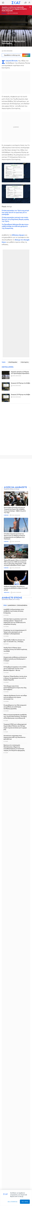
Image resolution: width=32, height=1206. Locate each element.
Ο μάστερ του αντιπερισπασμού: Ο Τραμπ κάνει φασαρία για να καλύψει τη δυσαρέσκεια (15, 632)
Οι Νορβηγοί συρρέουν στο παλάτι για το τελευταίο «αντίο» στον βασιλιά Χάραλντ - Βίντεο (15, 668)
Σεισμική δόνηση (12, 60)
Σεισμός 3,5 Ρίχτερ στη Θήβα (20, 383)
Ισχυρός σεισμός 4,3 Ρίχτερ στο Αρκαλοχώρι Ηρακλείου (20, 372)
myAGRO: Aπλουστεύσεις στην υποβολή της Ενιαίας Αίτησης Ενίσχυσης (14, 611)
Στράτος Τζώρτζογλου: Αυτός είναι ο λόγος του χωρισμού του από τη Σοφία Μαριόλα (15, 678)
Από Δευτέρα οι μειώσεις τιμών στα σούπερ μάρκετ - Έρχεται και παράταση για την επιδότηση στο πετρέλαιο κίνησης (15, 621)
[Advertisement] (16, 472)
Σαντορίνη (25, 362)
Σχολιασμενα (22, 605)
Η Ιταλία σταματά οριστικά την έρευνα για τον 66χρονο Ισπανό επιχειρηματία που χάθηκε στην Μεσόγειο (14, 536)
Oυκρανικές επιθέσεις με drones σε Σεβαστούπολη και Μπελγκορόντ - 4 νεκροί (15, 659)
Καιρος (25, 2)
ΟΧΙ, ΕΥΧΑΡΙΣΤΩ (12, 1201)
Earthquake (13, 362)
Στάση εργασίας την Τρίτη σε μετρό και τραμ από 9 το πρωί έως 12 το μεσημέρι (15, 212)
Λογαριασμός (29, 2)
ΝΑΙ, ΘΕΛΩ (25, 1201)
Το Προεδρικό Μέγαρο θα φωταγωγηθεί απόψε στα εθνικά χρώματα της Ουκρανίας (15, 226)
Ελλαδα (4, 13)
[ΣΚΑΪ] (16, 2)
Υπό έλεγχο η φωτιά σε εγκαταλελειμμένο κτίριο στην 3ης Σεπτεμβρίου (15, 687)
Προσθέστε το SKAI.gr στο (16, 55)
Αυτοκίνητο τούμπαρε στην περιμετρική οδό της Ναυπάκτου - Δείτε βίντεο (15, 737)
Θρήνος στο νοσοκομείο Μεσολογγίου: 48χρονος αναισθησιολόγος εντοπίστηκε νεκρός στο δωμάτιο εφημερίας (14, 748)
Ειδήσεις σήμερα (18, 235)
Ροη (5, 605)
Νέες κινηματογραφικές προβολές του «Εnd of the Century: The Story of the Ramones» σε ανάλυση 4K (15, 716)
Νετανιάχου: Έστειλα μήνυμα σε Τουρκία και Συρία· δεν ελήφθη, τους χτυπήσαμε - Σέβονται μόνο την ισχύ (15, 510)
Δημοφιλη (12, 605)
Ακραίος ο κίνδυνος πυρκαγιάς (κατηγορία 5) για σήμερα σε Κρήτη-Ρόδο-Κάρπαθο (14, 9)
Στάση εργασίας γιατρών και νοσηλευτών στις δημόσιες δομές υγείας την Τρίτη (15, 219)
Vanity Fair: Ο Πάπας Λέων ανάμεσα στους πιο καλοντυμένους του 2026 (15, 649)
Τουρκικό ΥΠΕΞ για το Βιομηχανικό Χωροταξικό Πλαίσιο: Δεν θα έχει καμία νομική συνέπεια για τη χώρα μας (15, 727)
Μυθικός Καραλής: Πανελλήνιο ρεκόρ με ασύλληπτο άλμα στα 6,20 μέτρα (16, 588)
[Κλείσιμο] (30, 7)
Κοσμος (6, 515)
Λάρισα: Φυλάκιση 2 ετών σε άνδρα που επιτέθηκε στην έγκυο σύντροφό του (15, 697)
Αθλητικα (6, 592)
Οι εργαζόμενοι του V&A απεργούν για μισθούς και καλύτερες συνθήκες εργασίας (15, 707)
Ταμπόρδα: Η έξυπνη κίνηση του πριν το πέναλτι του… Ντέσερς (14, 640)
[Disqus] (16, 430)
